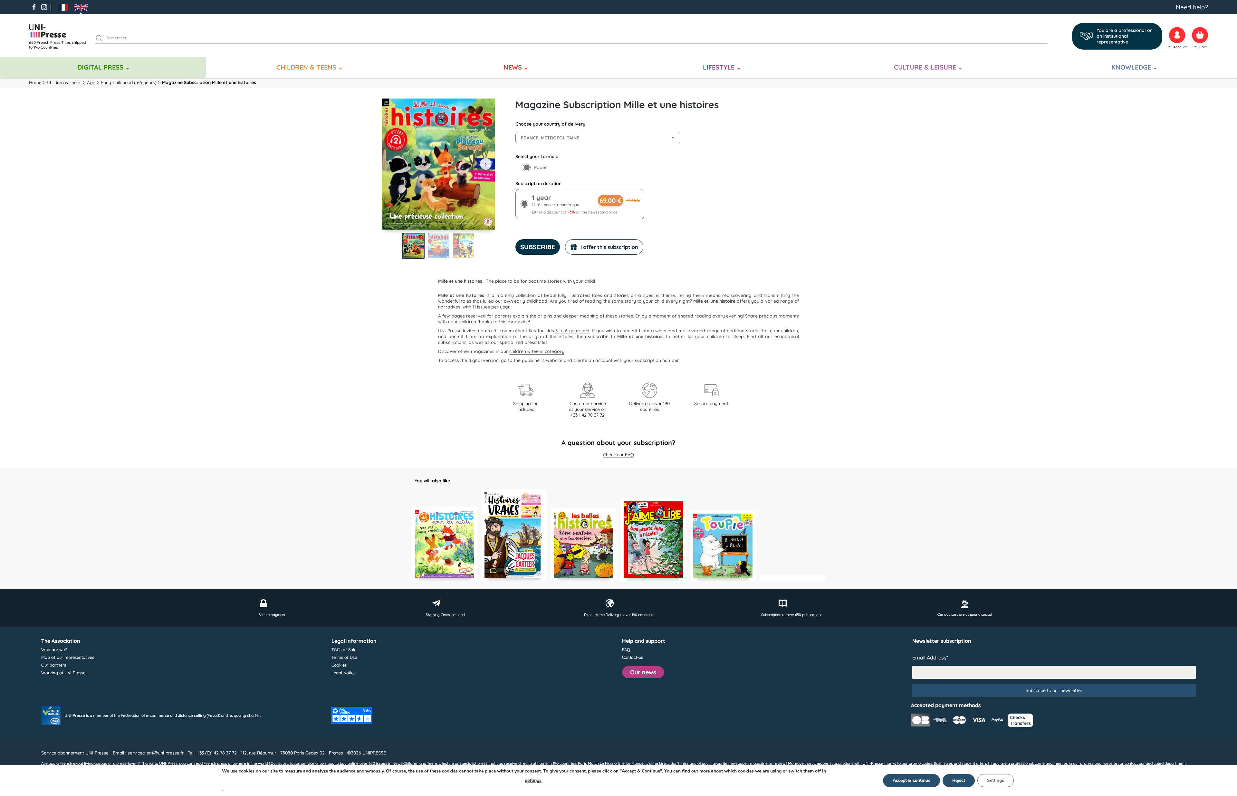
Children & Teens (306, 67)
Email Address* (930, 657)
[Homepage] (59, 31)
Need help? (1192, 7)
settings (533, 780)
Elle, (621, 763)
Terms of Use (344, 657)
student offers (974, 763)
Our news (643, 672)
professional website (1098, 763)
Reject (958, 780)
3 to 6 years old (572, 331)
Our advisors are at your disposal (964, 614)
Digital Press (100, 67)
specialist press (473, 763)
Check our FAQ (618, 455)
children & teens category (536, 351)
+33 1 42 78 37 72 (588, 415)
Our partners (53, 665)
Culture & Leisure (925, 67)
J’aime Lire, (656, 763)
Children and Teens (420, 763)
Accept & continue (911, 780)
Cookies (339, 665)
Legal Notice (343, 672)
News (512, 67)
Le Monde (635, 763)
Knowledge (1131, 67)
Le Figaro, (608, 763)
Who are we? (54, 649)
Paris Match (588, 763)
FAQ (626, 649)
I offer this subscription (609, 247)
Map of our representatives (67, 657)
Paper (540, 167)
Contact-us (632, 657)
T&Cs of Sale (343, 649)
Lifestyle (718, 67)
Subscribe (537, 247)
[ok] (101, 39)
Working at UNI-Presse (63, 672)
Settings (995, 780)
